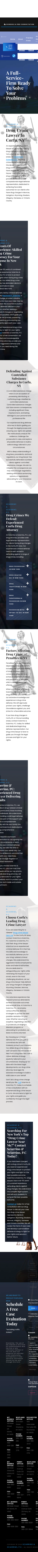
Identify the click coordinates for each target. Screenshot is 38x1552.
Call (19, 1082)
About (20, 39)
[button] (19, 567)
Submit (32, 1393)
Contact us (11, 1204)
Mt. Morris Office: (10, 1419)
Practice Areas (29, 39)
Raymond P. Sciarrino (11, 295)
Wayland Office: (20, 1418)
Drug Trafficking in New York (18, 586)
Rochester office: (32, 1418)
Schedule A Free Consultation (20, 24)
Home (12, 39)
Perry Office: (20, 1463)
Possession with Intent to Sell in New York (19, 612)
